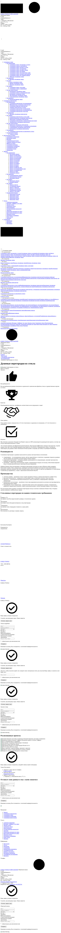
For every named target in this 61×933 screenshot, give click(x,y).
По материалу (10, 98)
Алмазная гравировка (12, 202)
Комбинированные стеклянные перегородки (21, 118)
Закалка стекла (10, 204)
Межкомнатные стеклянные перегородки (20, 104)
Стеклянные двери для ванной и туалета (20, 64)
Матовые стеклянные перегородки (18, 114)
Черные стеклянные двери (16, 83)
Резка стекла (10, 216)
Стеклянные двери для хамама (17, 71)
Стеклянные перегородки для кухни (19, 111)
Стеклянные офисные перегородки (18, 106)
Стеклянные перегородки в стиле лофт (19, 116)
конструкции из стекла (9, 135)
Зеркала (6, 151)
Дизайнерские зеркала (15, 190)
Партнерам (9, 220)
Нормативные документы (10, 849)
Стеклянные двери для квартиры (18, 68)
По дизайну (9, 86)
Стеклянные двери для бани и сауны (19, 67)
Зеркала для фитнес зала (16, 167)
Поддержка (9, 223)
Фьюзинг (9, 218)
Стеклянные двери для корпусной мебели (20, 74)
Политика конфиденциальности (9, 881)
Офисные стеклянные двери (17, 76)
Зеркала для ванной (14, 160)
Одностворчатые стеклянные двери (19, 96)
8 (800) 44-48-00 (8, 771)
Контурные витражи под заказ (14, 212)
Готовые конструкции (12, 132)
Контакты (9, 222)
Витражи (9, 139)
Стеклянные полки (11, 148)
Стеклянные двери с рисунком (17, 87)
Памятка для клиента (9, 851)
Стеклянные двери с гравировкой (18, 88)
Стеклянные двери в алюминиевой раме (20, 92)
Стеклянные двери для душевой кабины (20, 75)
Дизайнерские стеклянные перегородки (20, 122)
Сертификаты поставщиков (11, 854)
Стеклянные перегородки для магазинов (20, 108)
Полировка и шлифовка (13, 215)
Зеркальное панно (14, 196)
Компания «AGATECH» (16, 884)
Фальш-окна (10, 150)
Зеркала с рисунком (14, 191)
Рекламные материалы (9, 853)
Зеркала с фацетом (14, 187)
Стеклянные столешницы (13, 146)
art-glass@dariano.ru (5, 543)
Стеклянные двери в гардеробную (18, 66)
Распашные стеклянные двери (17, 94)
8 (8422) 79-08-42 (5, 14)
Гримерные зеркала (14, 172)
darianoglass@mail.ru (9, 773)
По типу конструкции (12, 90)
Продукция (6, 843)
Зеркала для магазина (15, 155)
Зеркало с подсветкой (15, 188)
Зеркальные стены (14, 195)
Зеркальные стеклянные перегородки (19, 119)
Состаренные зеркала (15, 186)
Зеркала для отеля (14, 164)
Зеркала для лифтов (14, 163)
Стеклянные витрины (12, 144)
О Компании (7, 219)
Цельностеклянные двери (16, 99)
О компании (7, 847)
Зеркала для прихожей (15, 158)
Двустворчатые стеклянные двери (18, 95)
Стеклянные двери (8, 62)
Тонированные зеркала (15, 176)
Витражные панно (11, 138)
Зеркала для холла (14, 162)
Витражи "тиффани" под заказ (14, 203)
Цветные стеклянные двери (17, 84)
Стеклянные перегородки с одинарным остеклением (23, 126)
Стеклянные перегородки (10, 100)
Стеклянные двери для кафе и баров (19, 70)
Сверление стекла (11, 206)
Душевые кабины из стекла (13, 142)
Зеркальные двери (14, 199)
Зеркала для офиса (14, 166)
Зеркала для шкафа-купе (16, 170)
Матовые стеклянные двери (17, 79)
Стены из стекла (14, 134)
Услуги (5, 200)
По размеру (9, 179)
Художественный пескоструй (14, 208)
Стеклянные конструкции (10, 817)
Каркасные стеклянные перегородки (19, 124)
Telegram (3, 598)
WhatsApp (3, 580)
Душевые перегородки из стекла (18, 107)
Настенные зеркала (14, 154)
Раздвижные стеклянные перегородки (19, 128)
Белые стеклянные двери (16, 82)
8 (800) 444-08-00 (14, 14)
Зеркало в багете (14, 184)
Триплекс (9, 210)
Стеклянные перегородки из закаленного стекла (22, 131)
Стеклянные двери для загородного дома (20, 72)
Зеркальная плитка (14, 198)
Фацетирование (11, 207)
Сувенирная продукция (13, 140)
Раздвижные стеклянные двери (17, 91)
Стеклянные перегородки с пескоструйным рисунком (23, 120)
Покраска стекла (11, 214)
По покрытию (10, 78)
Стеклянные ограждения (13, 136)
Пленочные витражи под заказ (14, 211)
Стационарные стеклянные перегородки (20, 127)
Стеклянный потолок (12, 147)
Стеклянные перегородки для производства (21, 110)
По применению (11, 63)
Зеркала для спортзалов (15, 156)
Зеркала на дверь (14, 171)
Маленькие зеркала (14, 180)
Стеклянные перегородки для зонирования (20, 103)
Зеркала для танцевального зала (18, 168)
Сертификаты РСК (8, 850)
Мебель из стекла (11, 143)
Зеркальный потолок (15, 194)
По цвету (9, 80)
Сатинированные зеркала (16, 175)
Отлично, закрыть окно (6, 620)
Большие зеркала (14, 182)
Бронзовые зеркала (14, 178)
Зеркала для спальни (15, 159)
